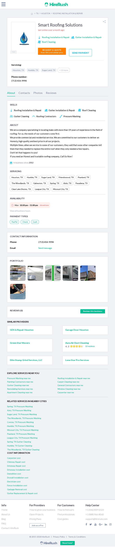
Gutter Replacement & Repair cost (22, 493)
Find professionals (66, 514)
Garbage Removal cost (17, 489)
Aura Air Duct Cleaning (77, 342)
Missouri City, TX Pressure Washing (22, 430)
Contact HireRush (10, 528)
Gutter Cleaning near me (18, 385)
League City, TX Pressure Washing (22, 438)
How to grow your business (42, 509)
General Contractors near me (70, 385)
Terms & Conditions (77, 537)
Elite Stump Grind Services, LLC (26, 360)
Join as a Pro (37, 525)
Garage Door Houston (76, 329)
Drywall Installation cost (17, 477)
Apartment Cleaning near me (19, 392)
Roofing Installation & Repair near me (74, 378)
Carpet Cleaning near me (68, 382)
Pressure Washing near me (19, 378)
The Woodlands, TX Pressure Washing (24, 418)
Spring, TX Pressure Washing (20, 406)
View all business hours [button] (20, 211)
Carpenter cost (14, 458)
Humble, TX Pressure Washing (20, 426)
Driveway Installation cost (18, 470)
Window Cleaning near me (69, 389)
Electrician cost (14, 481)
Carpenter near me (66, 392)
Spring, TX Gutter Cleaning (19, 442)
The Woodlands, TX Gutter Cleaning (23, 449)
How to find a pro (66, 509)
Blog (3, 519)
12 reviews (90, 346)
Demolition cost (14, 473)
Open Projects (36, 514)
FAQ (3, 523)
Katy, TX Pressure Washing (19, 410)
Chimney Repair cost (16, 462)
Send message (45, 248)
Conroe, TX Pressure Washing (20, 422)
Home (4, 509)
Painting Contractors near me (20, 382)
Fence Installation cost (17, 485)
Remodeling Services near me (20, 389)
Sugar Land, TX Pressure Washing (22, 414)
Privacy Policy (59, 537)
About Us (5, 514)
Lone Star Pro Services (77, 360)
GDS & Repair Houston (22, 329)
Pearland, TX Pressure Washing (21, 434)
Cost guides (63, 519)
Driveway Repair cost (16, 466)
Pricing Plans (35, 519)
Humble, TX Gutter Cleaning (19, 445)
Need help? (67, 543)
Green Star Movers (20, 342)
